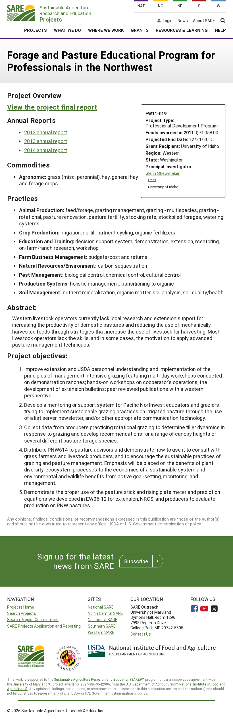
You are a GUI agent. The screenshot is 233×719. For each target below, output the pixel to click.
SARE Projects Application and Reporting (44, 626)
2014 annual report (45, 150)
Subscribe (136, 561)
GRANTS (140, 30)
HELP (220, 30)
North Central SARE (105, 613)
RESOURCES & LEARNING (182, 30)
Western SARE (101, 632)
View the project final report (52, 107)
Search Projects (21, 613)
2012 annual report (45, 132)
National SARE (101, 607)
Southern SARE (102, 626)
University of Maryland (30, 684)
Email (152, 180)
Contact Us (140, 634)
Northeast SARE (102, 619)
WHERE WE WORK (106, 30)
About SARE (204, 20)
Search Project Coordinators (33, 619)
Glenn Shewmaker (162, 173)
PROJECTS (35, 30)
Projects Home (20, 607)
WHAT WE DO (67, 30)
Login (167, 20)
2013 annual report (45, 141)
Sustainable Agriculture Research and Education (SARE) (97, 679)
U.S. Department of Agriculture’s (150, 684)
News (183, 20)
